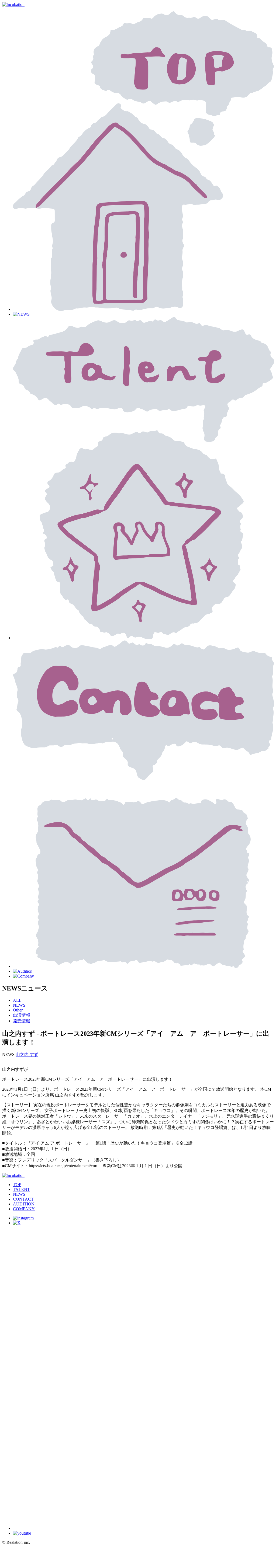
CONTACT (23, 1199)
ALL (17, 1000)
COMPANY (24, 1209)
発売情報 (21, 1020)
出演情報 (21, 1015)
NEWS (19, 1005)
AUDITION (23, 1204)
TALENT (21, 1189)
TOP (17, 1184)
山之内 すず (27, 1054)
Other (18, 1010)
